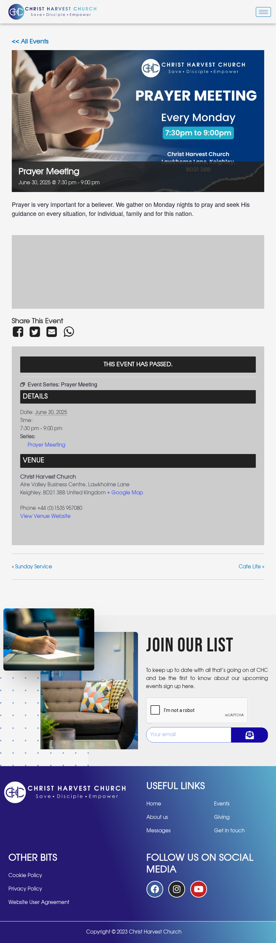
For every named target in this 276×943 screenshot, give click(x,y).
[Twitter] (34, 332)
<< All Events (30, 42)
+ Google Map (125, 492)
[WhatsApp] (68, 332)
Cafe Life (251, 566)
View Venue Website (45, 516)
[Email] (51, 332)
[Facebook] (19, 332)
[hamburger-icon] (263, 12)
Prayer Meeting (46, 445)
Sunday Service (32, 566)
